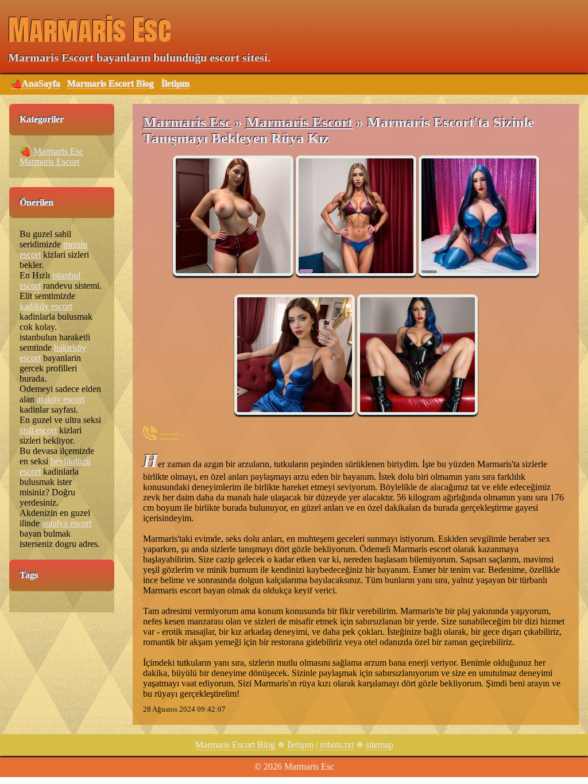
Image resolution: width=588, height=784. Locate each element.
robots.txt (337, 745)
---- (169, 432)
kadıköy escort (46, 306)
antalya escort (66, 523)
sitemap (379, 745)
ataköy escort (60, 399)
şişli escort (38, 430)
